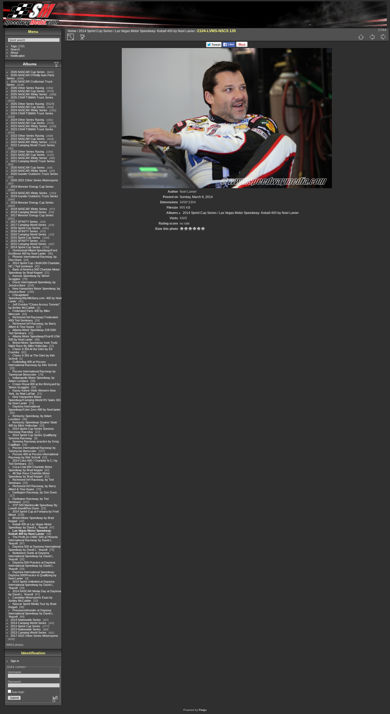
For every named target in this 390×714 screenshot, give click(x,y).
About (14, 52)
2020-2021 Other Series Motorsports (34, 180)
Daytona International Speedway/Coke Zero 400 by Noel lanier (34, 408)
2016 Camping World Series (28, 234)
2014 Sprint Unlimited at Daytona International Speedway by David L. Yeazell (31, 585)
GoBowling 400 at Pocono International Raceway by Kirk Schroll (32, 363)
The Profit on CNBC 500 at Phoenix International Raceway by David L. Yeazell (33, 540)
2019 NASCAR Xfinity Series (29, 193)
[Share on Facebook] (228, 46)
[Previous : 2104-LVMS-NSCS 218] (372, 36)
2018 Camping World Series (28, 212)
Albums (30, 64)
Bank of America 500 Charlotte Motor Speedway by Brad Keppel (34, 271)
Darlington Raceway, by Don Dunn (34, 492)
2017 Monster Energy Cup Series (32, 215)
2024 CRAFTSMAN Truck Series (32, 113)
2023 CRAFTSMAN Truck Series (32, 129)
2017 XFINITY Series (24, 221)
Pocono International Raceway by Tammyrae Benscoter (32, 373)
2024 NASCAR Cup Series (28, 107)
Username (14, 672)
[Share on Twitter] (214, 46)
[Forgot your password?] (54, 699)
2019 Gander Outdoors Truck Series (34, 196)
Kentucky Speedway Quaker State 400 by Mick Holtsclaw (32, 424)
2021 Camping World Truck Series (33, 161)
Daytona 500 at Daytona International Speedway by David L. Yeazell (34, 548)
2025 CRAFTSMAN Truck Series (32, 97)
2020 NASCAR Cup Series (28, 167)
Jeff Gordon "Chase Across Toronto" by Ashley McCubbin (34, 306)
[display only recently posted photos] (56, 64)
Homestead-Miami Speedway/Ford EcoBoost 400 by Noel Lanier (32, 252)
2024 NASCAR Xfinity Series (29, 110)
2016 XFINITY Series (24, 231)
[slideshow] (82, 36)
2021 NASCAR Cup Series (28, 154)
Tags (14, 46)
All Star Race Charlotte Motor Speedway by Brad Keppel (29, 475)
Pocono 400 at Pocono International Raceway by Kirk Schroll (33, 456)
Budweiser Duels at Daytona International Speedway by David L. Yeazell (31, 556)
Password (14, 681)
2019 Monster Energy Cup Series (32, 186)
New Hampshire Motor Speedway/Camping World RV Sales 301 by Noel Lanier (34, 400)
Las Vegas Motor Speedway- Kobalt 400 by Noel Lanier (30, 532)
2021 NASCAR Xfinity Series (29, 158)
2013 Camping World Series (28, 632)
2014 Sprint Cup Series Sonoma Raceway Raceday (31, 430)
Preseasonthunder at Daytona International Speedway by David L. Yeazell (31, 613)
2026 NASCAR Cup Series (28, 72)
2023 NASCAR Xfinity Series (29, 126)
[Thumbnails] (360, 36)
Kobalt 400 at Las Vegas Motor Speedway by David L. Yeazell (30, 526)
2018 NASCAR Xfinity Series (29, 208)
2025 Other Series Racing (27, 103)
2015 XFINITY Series (24, 240)
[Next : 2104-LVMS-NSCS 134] (383, 36)
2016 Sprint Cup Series (25, 228)
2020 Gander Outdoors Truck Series (34, 173)
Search (15, 49)
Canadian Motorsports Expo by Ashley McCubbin (30, 599)
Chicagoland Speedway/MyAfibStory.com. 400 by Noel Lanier (35, 298)
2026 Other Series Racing (27, 87)
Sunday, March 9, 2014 (196, 197)
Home (72, 31)
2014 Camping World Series (28, 623)
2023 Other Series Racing (27, 135)
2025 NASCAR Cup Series (28, 91)
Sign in (15, 661)
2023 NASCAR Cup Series (28, 122)
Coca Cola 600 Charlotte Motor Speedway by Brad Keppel (30, 468)
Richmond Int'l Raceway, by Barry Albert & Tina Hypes (32, 325)
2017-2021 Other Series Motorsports (34, 635)
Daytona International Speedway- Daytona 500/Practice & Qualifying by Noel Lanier (32, 575)
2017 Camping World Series (28, 224)
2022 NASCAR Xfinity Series (29, 142)
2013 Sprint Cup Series (25, 626)
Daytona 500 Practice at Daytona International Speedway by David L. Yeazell (31, 565)
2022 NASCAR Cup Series (28, 138)
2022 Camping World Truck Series (33, 145)
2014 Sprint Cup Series (25, 247)
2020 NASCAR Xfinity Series (29, 170)
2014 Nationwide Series (26, 619)
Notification (18, 55)
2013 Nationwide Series (26, 629)
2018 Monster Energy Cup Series (32, 202)
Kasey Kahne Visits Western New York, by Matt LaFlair (32, 392)
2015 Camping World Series (28, 244)
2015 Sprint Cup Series (25, 237)
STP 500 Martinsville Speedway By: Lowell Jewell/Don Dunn (33, 507)
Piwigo (203, 709)
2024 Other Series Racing (27, 119)
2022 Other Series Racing (27, 151)
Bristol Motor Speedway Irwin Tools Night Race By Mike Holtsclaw (33, 344)
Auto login (17, 692)
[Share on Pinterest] (242, 46)
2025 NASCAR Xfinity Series (29, 94)
